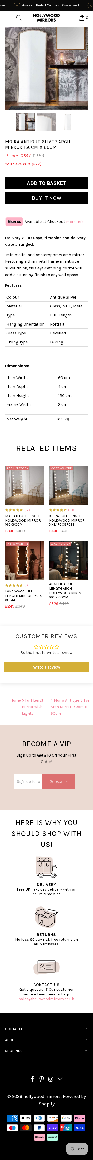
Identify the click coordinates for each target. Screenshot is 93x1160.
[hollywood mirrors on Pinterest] (41, 1080)
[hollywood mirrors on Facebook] (32, 1080)
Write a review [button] (46, 667)
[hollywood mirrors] (46, 17)
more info (74, 221)
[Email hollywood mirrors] (60, 1080)
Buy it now (46, 198)
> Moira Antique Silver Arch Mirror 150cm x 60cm (71, 707)
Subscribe (59, 781)
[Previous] (10, 68)
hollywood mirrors (42, 1096)
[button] (14, 509)
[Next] (83, 68)
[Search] (19, 17)
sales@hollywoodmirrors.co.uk (46, 998)
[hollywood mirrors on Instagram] (51, 1080)
